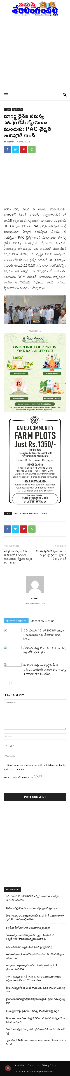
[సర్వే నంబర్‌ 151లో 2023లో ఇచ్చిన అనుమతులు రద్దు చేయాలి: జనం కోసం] (13, 634)
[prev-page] (6, 683)
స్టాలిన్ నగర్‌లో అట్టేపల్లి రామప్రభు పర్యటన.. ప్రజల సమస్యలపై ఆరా (35, 1000)
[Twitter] (15, 149)
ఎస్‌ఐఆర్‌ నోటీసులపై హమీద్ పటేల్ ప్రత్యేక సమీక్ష (29, 947)
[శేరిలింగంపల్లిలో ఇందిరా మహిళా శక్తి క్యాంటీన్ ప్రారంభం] (13, 652)
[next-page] (11, 683)
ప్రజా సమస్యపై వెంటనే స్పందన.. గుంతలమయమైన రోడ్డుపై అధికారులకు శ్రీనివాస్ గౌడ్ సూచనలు (34, 978)
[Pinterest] (23, 149)
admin (10, 141)
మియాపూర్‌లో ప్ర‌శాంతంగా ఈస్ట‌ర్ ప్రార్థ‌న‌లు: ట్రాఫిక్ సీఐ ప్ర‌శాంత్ (51, 554)
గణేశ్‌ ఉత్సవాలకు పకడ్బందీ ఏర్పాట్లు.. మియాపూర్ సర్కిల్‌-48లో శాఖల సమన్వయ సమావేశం (30, 937)
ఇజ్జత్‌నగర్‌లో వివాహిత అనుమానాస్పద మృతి (28, 927)
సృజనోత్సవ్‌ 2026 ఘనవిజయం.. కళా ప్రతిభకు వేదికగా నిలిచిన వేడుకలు (36, 1042)
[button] (6, 95)
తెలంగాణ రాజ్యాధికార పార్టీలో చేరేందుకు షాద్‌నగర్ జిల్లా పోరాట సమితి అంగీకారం (36, 1020)
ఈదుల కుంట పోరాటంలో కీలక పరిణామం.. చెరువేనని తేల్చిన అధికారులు (35, 956)
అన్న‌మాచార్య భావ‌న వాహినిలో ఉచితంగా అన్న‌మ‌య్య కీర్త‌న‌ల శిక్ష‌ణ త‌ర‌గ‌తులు (18, 556)
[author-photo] (35, 593)
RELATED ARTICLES (16, 621)
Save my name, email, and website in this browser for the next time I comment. (35, 767)
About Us (19, 1065)
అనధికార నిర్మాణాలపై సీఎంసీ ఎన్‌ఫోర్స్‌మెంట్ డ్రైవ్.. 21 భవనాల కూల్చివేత (32, 967)
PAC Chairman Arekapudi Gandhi (31, 513)
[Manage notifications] (8, 1068)
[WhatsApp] (32, 149)
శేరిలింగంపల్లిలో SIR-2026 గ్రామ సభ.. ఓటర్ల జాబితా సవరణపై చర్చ (36, 989)
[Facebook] (7, 149)
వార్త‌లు (7, 109)
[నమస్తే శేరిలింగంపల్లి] (35, 8)
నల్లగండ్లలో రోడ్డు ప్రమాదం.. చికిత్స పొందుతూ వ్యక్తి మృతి (32, 1010)
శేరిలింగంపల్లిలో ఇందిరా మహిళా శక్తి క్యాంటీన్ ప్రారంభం (44, 650)
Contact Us (33, 1065)
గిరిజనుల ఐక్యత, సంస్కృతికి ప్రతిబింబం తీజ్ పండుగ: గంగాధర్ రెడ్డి (35, 1031)
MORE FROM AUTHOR (42, 621)
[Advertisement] (35, 53)
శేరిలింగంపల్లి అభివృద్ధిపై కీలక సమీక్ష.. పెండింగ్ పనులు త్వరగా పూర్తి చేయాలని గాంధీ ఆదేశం (44, 669)
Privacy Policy (49, 1065)
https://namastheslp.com (35, 603)
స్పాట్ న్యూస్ (17, 109)
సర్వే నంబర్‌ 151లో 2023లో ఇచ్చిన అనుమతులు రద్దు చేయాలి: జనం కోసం (43, 634)
